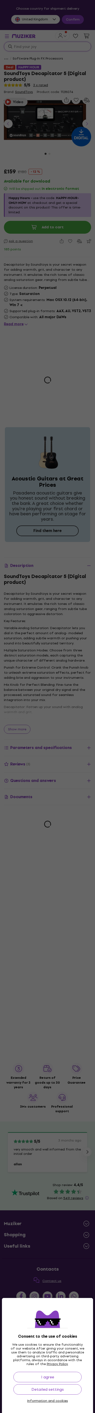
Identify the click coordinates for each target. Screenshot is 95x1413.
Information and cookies (47, 1400)
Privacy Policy (57, 1364)
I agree (47, 1377)
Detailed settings (47, 1389)
